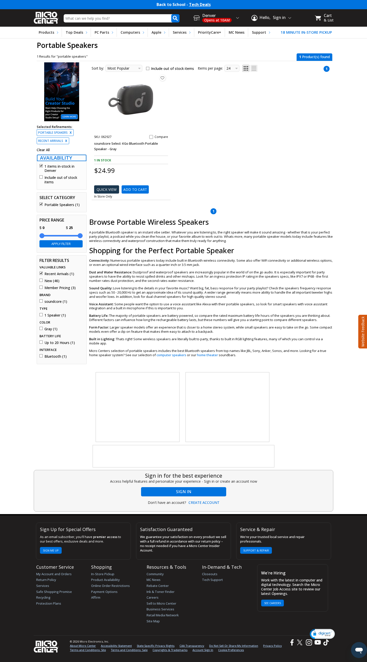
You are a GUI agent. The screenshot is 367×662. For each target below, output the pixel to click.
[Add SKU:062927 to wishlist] (163, 78)
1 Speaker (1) (55, 315)
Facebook (291, 643)
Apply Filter (61, 243)
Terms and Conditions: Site (88, 650)
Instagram (309, 643)
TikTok (325, 643)
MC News (236, 32)
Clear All (43, 150)
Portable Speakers (55, 132)
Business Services (160, 609)
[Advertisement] (138, 407)
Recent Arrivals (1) (59, 274)
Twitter (300, 643)
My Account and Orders (54, 574)
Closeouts (209, 574)
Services (179, 32)
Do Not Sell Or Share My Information (233, 646)
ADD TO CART (135, 189)
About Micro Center (83, 646)
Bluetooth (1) (55, 356)
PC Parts (102, 32)
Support (259, 32)
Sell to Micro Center (161, 603)
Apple (156, 32)
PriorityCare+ (209, 32)
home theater (207, 355)
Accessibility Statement (116, 646)
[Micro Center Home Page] (46, 16)
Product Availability (105, 579)
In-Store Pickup (102, 574)
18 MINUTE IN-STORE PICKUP (306, 32)
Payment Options (104, 591)
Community (155, 574)
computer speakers (171, 355)
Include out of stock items (60, 179)
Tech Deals (200, 4)
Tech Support (212, 579)
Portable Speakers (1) (62, 205)
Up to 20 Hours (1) (59, 342)
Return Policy (46, 579)
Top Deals (74, 32)
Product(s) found (314, 56)
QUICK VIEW (107, 189)
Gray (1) (50, 329)
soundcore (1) (55, 301)
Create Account (203, 502)
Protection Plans (48, 603)
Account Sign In (202, 650)
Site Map (153, 621)
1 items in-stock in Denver (59, 168)
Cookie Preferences (231, 650)
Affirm (95, 597)
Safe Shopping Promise (54, 591)
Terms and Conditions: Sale (129, 650)
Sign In (183, 491)
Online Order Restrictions (110, 585)
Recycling (43, 597)
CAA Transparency (192, 646)
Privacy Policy (272, 646)
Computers (130, 32)
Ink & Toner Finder (161, 591)
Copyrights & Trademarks (170, 650)
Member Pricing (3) (60, 288)
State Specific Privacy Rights (156, 646)
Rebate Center (158, 585)
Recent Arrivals (52, 141)
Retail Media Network (163, 615)
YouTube (317, 643)
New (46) (51, 281)
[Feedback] (362, 331)
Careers (153, 597)
